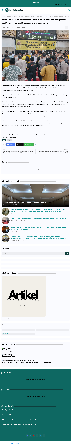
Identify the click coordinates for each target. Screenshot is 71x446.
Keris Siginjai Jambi (9, 350)
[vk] (44, 435)
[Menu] (2, 10)
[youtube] (34, 435)
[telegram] (40, 435)
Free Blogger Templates (34, 443)
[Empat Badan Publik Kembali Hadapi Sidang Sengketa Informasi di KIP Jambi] (6, 220)
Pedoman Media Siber (43, 330)
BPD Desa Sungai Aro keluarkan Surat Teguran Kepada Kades (27, 362)
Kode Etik (5, 333)
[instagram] (37, 435)
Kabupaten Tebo (8, 356)
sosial (8, 16)
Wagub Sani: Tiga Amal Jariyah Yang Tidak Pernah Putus (19, 424)
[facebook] (27, 435)
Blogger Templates (14, 443)
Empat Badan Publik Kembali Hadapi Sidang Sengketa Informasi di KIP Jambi (38, 218)
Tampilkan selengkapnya (59, 162)
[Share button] (35, 144)
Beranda (4, 16)
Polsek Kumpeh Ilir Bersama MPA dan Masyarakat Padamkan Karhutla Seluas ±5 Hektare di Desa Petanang (39, 228)
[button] (69, 10)
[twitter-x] (30, 435)
